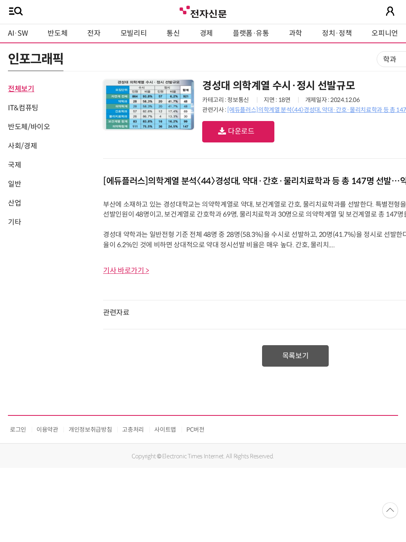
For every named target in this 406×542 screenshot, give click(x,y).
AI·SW (18, 33)
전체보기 (21, 89)
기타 (14, 222)
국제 (14, 165)
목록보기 (295, 356)
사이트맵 (165, 429)
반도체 (57, 33)
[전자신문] (203, 11)
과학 (295, 33)
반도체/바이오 (29, 127)
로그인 (18, 429)
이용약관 (47, 429)
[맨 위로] (390, 510)
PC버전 (195, 429)
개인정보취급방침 (90, 429)
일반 (14, 184)
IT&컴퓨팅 (23, 108)
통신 (173, 33)
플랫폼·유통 (251, 33)
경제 (206, 33)
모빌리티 (134, 33)
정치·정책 (337, 33)
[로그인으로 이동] (390, 11)
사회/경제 (22, 146)
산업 (14, 203)
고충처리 (133, 429)
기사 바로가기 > (126, 270)
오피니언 (385, 33)
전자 (93, 33)
